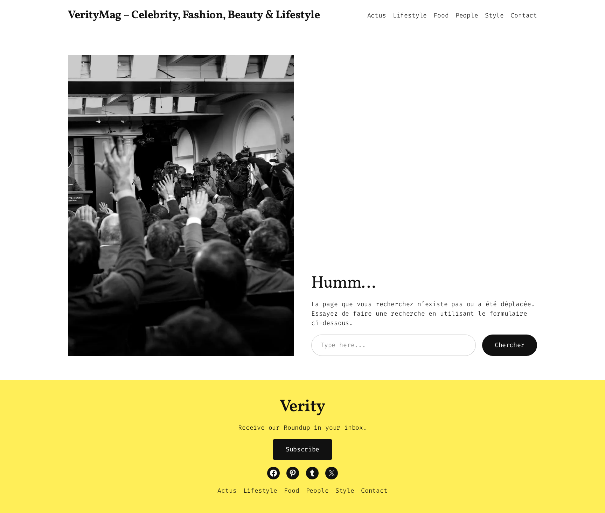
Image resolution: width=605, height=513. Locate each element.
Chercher (509, 345)
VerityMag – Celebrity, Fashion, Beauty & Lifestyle (194, 15)
